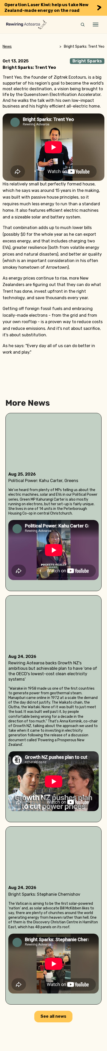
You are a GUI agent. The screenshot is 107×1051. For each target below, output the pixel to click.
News (7, 46)
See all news (53, 1016)
